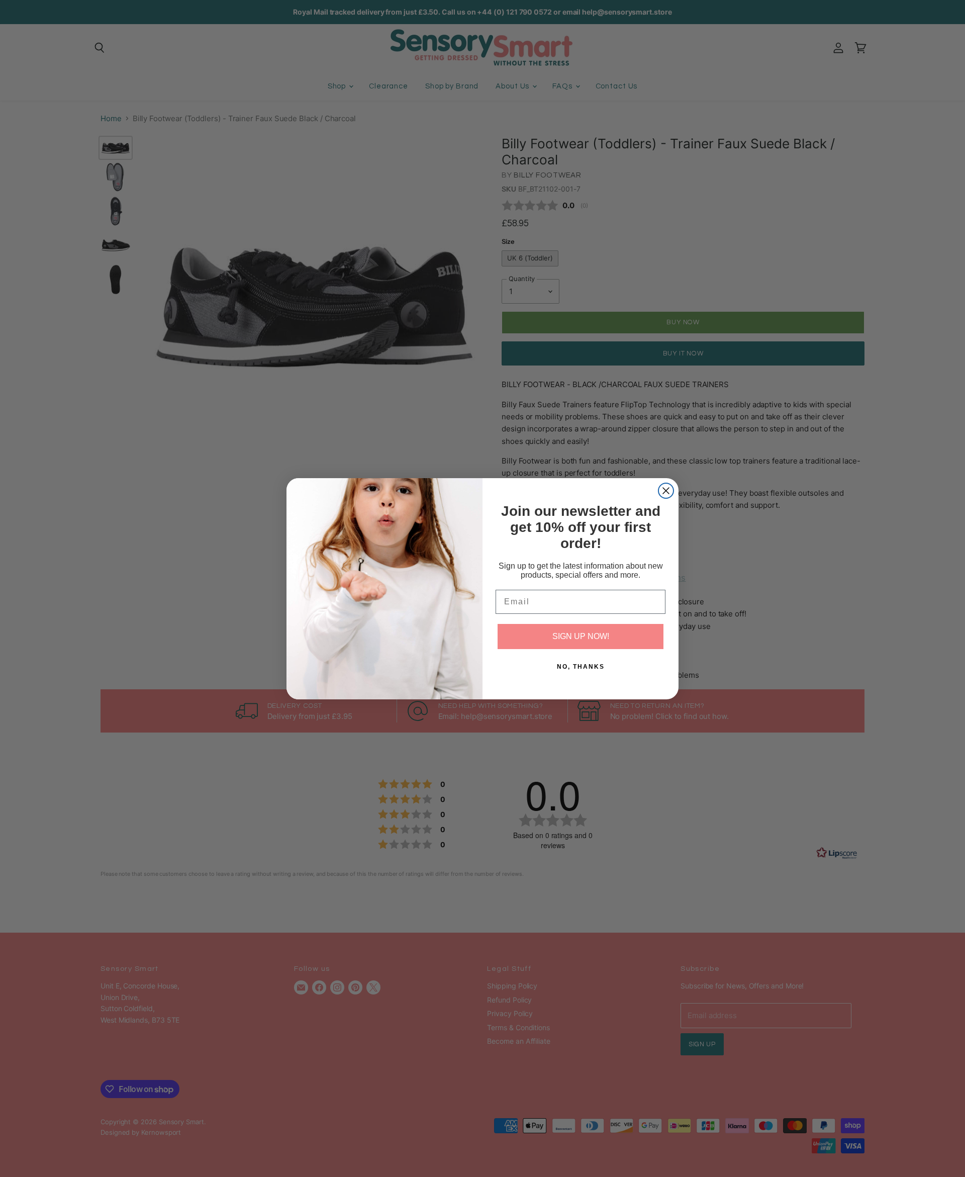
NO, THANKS (581, 666)
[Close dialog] (665, 490)
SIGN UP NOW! (580, 636)
